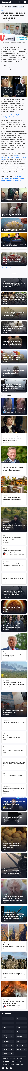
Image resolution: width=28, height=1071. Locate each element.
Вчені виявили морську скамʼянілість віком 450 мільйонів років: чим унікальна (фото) (13, 749)
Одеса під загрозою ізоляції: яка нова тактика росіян (13, 1002)
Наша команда (20, 1058)
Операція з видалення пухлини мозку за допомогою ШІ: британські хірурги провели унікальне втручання (13, 469)
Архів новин (12, 1058)
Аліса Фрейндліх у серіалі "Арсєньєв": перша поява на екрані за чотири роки (12, 438)
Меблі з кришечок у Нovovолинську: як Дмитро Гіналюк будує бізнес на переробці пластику (13, 578)
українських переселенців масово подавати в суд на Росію (13, 157)
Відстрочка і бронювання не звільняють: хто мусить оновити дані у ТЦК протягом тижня (14, 763)
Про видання (5, 1058)
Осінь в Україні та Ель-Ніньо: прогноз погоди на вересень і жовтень (14, 723)
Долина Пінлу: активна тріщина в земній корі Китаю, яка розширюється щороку (14, 736)
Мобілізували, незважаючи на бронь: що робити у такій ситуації (14, 974)
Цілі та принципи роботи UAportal (9, 1061)
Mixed (2, 10)
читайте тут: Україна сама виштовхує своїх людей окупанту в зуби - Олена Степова (12, 178)
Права (20, 1061)
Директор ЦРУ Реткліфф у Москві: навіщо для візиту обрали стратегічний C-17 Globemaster (13, 790)
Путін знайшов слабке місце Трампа (12, 550)
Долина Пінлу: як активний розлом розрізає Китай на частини (14, 945)
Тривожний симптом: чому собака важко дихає (13, 776)
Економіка (15, 6)
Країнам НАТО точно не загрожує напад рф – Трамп (13, 654)
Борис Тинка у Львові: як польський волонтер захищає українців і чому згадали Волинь (13, 539)
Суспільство (22, 6)
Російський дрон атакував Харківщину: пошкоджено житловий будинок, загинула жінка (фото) (13, 565)
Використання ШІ (19, 1064)
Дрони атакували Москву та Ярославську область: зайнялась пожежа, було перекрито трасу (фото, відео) (13, 684)
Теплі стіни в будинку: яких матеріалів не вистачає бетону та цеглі (13, 499)
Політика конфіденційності (8, 1064)
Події (9, 6)
